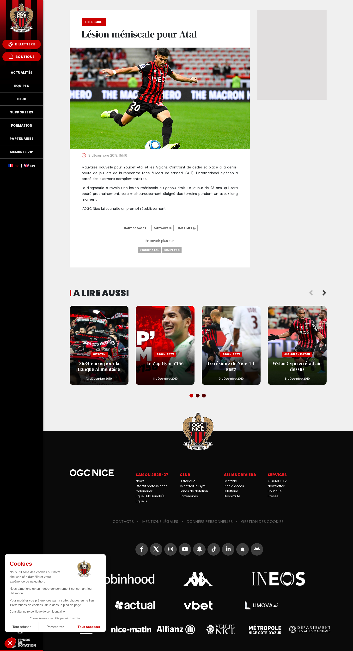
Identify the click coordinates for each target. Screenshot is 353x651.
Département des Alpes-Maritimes (309, 629)
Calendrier (144, 491)
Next (324, 293)
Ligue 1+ (142, 501)
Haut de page (134, 228)
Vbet (198, 605)
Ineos (278, 579)
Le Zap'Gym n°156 (165, 345)
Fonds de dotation (194, 491)
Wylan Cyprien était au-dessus (297, 345)
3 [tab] (204, 396)
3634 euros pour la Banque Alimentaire (99, 345)
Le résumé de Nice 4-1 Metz (231, 345)
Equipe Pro (172, 250)
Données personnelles (210, 521)
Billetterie (25, 44)
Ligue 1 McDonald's (150, 496)
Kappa (198, 579)
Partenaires (189, 496)
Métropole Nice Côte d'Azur (265, 629)
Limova (261, 605)
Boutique (24, 56)
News (140, 481)
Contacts (123, 521)
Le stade (230, 481)
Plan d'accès (234, 486)
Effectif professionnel (152, 486)
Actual (135, 605)
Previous (311, 293)
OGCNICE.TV (277, 481)
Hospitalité (232, 496)
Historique (187, 481)
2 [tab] (198, 396)
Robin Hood (117, 579)
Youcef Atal (149, 250)
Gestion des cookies (262, 521)
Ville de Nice (220, 629)
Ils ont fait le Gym (193, 486)
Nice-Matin (131, 629)
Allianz (176, 629)
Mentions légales (160, 521)
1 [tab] (191, 396)
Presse (273, 496)
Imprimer (185, 228)
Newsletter (276, 486)
